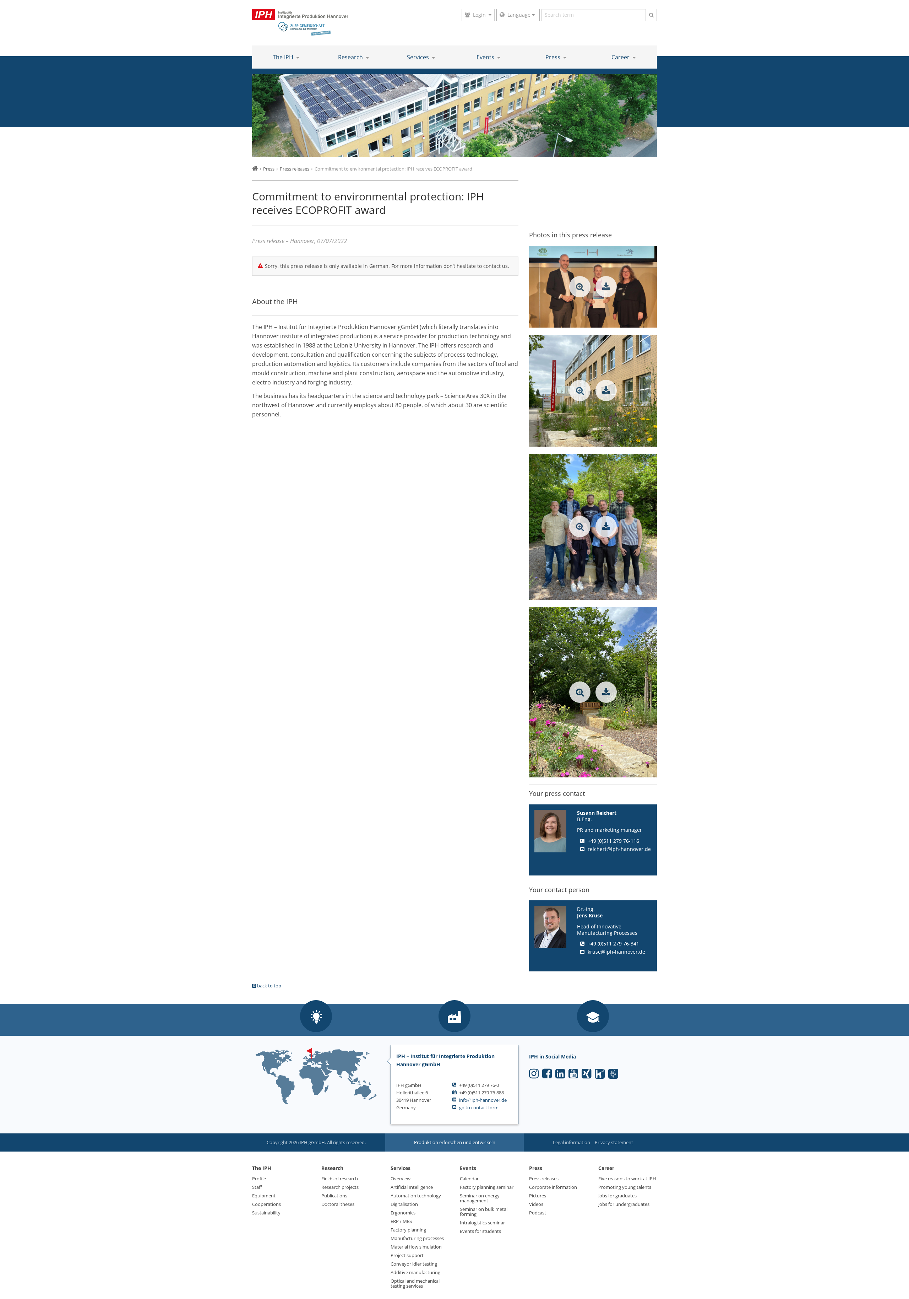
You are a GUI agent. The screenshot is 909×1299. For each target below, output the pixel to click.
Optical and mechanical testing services (415, 1283)
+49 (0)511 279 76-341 (613, 943)
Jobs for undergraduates (623, 1204)
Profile (259, 1178)
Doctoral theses (337, 1204)
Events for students (480, 1231)
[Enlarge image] (579, 286)
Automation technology (416, 1195)
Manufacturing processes (417, 1238)
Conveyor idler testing (414, 1263)
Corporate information (553, 1187)
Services (418, 57)
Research (351, 57)
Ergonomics (403, 1212)
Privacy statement (614, 1142)
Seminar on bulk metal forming (483, 1212)
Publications (334, 1195)
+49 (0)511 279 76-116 (613, 840)
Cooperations (266, 1204)
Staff (257, 1187)
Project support (407, 1255)
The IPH (284, 57)
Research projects (340, 1187)
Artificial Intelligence (412, 1187)
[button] (316, 1017)
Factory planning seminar (486, 1187)
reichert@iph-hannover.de (619, 849)
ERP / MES (401, 1221)
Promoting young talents (624, 1187)
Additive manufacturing (415, 1272)
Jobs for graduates (617, 1195)
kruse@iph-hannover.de (616, 951)
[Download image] (606, 286)
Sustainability (266, 1212)
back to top (268, 985)
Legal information (571, 1142)
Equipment (264, 1195)
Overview (400, 1178)
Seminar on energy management (480, 1198)
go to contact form (479, 1107)
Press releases (544, 1178)
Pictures (537, 1195)
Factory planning (408, 1229)
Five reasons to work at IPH (627, 1178)
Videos (536, 1204)
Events (486, 57)
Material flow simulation (416, 1246)
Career (621, 57)
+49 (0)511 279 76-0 (479, 1085)
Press (553, 57)
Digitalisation (404, 1204)
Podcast (537, 1212)
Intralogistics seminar (482, 1222)
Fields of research (339, 1178)
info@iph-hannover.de (483, 1100)
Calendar (469, 1178)
